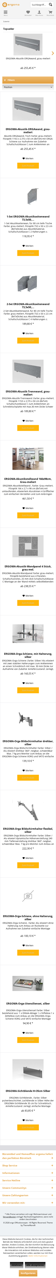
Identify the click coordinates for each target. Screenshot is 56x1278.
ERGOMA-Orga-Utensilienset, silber (28, 1003)
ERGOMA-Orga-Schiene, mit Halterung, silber (28, 655)
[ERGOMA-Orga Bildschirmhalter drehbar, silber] (28, 721)
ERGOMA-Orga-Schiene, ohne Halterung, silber (28, 918)
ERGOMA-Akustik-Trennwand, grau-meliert (28, 393)
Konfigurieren (28, 1273)
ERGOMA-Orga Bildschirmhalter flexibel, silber (28, 830)
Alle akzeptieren (35, 1265)
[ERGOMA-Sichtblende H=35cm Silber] (28, 1071)
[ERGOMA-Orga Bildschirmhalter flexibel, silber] (28, 809)
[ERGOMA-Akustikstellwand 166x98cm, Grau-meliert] (28, 459)
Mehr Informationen (37, 1255)
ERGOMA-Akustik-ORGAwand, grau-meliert (28, 58)
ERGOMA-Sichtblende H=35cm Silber (28, 1091)
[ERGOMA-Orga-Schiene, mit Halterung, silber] (28, 634)
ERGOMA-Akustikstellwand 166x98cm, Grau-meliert (28, 480)
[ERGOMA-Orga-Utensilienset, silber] (28, 983)
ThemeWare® (29, 1225)
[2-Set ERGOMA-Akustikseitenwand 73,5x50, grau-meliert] (28, 284)
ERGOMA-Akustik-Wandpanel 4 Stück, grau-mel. (28, 568)
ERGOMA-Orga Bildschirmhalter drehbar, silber (28, 743)
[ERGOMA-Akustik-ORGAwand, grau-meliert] (28, 44)
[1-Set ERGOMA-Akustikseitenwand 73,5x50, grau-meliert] (28, 196)
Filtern (11, 80)
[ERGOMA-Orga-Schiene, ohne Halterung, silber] (28, 896)
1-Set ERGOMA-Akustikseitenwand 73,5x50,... (28, 218)
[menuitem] (5, 13)
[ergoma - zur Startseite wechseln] (14, 5)
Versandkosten (9, 1216)
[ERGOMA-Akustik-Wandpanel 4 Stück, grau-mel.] (28, 546)
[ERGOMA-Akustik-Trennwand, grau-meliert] (28, 371)
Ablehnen (17, 1265)
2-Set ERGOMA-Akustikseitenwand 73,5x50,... (28, 306)
